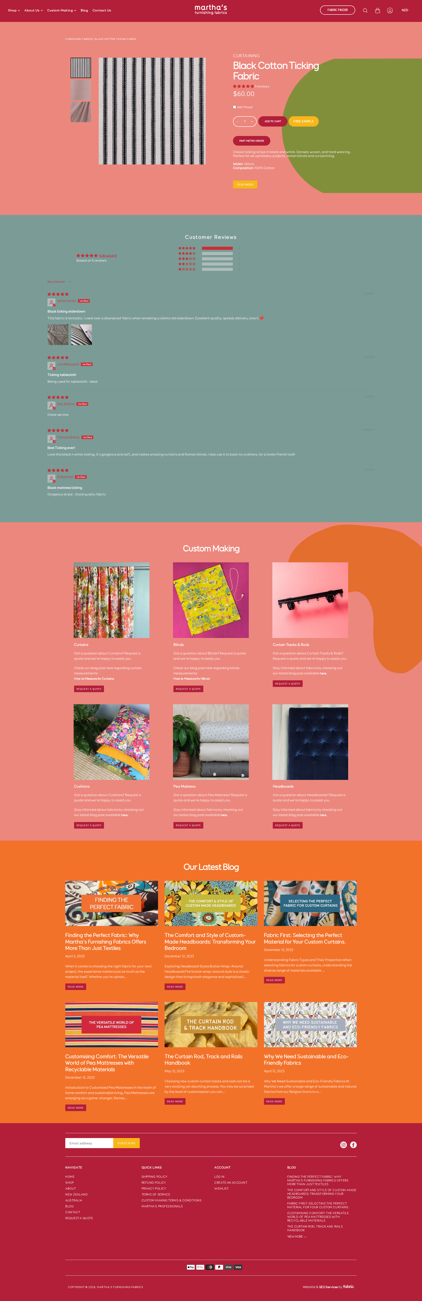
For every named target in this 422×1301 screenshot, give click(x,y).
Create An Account (230, 1183)
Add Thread (245, 107)
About (70, 1188)
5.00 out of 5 (107, 256)
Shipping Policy (155, 1177)
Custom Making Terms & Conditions (172, 1200)
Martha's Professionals (162, 1206)
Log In (219, 1177)
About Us (32, 10)
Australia (73, 1200)
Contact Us (102, 10)
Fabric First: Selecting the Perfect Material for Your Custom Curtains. (318, 1205)
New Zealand (76, 1194)
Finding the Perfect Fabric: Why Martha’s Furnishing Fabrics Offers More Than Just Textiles (318, 1180)
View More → (297, 1236)
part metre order (251, 140)
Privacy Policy (154, 1188)
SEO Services (328, 1287)
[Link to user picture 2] (81, 334)
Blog (84, 10)
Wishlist (221, 1188)
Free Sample (303, 121)
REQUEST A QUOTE (89, 688)
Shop (12, 10)
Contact (72, 1212)
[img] (58, 294)
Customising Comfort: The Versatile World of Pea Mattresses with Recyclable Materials (318, 1216)
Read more (245, 184)
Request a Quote (287, 683)
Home (70, 1177)
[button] (244, 86)
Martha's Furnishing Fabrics (120, 1287)
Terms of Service (156, 1194)
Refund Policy (154, 1183)
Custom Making (60, 10)
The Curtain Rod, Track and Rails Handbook (315, 1228)
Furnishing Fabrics (79, 39)
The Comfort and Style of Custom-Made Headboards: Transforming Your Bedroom (322, 1193)
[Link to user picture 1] (58, 334)
